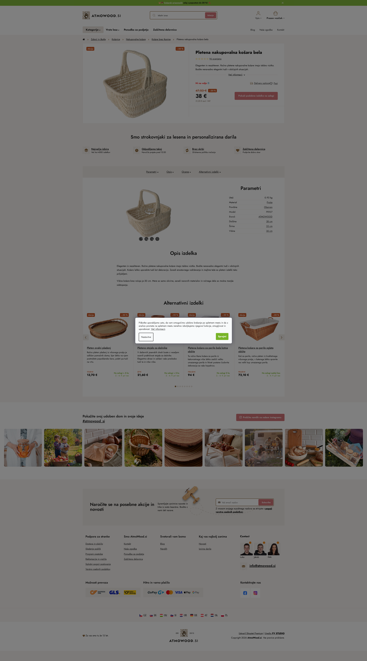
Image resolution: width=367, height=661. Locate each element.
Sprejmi (222, 336)
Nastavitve (146, 337)
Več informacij (158, 329)
